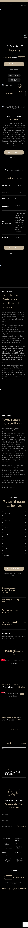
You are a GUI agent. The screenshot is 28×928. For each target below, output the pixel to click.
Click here (17, 368)
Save (4, 659)
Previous (4, 25)
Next (24, 25)
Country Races (8, 687)
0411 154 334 (9, 638)
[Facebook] (12, 870)
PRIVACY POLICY (20, 877)
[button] (12, 5)
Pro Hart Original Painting (14, 46)
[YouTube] (16, 870)
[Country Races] (14, 670)
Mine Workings (8, 720)
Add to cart (14, 64)
